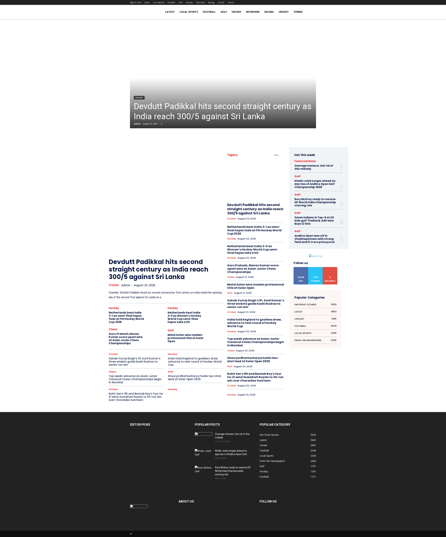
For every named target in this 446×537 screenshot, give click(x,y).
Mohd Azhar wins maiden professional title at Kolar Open (186, 338)
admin (137, 123)
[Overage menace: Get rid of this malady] (203, 438)
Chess (113, 329)
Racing (211, 2)
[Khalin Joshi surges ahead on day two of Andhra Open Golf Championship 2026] (203, 455)
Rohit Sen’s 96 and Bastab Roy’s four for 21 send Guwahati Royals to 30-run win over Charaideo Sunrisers (136, 397)
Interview (200, 2)
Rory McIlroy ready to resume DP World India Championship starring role (315, 202)
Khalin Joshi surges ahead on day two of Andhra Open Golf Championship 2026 (314, 184)
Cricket (221, 2)
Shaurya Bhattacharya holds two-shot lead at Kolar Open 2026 (194, 377)
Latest (147, 2)
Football (171, 2)
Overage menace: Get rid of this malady (313, 167)
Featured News (305, 161)
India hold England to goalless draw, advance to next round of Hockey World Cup (195, 362)
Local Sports (158, 2)
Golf (180, 2)
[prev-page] (207, 248)
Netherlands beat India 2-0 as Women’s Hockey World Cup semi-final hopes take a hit (184, 317)
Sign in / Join (135, 2)
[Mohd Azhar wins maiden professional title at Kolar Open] (214, 336)
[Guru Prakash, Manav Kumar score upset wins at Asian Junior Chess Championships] (156, 336)
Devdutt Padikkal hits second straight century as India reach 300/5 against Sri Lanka (222, 111)
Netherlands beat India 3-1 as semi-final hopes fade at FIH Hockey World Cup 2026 (126, 317)
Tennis (231, 2)
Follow (315, 268)
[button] (312, 12)
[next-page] (215, 248)
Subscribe (330, 268)
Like (301, 268)
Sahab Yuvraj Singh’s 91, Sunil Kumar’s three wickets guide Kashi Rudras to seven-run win (134, 362)
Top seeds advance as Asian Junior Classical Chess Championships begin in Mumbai (135, 379)
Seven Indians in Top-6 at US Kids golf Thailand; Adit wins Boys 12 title (314, 221)
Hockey (189, 2)
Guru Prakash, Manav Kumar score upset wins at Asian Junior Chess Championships (126, 338)
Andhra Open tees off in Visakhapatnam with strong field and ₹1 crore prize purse (314, 239)
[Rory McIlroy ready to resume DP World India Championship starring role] (203, 472)
